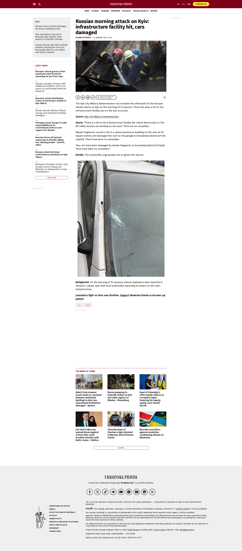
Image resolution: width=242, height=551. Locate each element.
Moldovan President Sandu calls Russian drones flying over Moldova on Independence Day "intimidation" (51, 168)
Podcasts (126, 11)
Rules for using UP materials (62, 512)
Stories (95, 11)
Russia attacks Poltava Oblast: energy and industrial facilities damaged (50, 113)
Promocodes (55, 531)
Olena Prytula (159, 530)
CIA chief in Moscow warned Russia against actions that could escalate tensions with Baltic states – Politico (87, 435)
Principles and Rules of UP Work (63, 522)
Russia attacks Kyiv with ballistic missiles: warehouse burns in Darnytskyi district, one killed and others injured (51, 49)
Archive (153, 11)
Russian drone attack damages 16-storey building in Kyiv (50, 27)
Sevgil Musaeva (133, 530)
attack (87, 305)
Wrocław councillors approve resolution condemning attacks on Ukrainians (152, 433)
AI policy (53, 515)
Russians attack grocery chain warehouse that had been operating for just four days (50, 74)
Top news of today (85, 371)
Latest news (41, 65)
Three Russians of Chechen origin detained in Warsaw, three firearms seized (120, 433)
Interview (115, 11)
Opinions (105, 11)
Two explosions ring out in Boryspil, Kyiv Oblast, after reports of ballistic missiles (49, 37)
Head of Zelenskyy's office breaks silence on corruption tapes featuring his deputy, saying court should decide (152, 399)
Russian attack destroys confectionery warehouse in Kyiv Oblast (51, 154)
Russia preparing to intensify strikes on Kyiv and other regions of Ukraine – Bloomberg (120, 396)
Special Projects (140, 11)
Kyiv (79, 305)
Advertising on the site (59, 506)
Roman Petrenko (83, 38)
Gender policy (55, 519)
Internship (54, 528)
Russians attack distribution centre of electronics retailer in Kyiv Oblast (50, 101)
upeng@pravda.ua (186, 530)
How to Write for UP (58, 525)
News (87, 11)
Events (52, 509)
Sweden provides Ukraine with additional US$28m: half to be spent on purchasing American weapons (50, 87)
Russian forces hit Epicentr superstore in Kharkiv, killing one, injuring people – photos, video (50, 141)
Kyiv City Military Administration (101, 116)
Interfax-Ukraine (182, 509)
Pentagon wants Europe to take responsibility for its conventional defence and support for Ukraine (51, 126)
